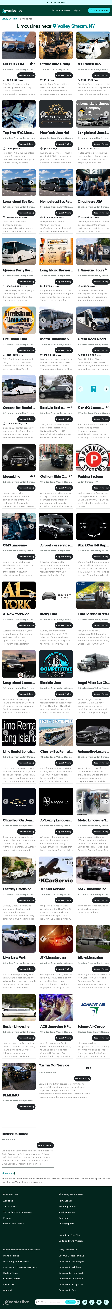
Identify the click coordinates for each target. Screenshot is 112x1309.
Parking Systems (91, 476)
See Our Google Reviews (71, 1255)
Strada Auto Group (55, 64)
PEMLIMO (11, 1095)
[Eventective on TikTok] (92, 1302)
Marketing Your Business (16, 1261)
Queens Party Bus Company (25, 270)
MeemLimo (11, 476)
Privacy (7, 1218)
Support (7, 1290)
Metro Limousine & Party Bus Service (68, 339)
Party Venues (65, 1200)
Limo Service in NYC (93, 614)
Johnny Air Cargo (91, 1026)
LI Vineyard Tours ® (92, 270)
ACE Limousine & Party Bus (60, 1026)
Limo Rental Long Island (21, 751)
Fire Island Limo (15, 339)
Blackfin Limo (50, 683)
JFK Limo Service (53, 958)
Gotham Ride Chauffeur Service (65, 476)
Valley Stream (9, 18)
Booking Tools (10, 1273)
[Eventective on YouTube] (99, 1302)
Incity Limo (48, 614)
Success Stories (11, 1278)
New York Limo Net (54, 133)
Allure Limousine (90, 958)
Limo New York (14, 958)
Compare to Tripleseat (70, 1267)
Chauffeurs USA (90, 201)
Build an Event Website (71, 1241)
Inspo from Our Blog (69, 1235)
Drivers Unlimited (15, 1134)
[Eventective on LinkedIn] (106, 1302)
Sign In (77, 10)
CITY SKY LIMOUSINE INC (23, 64)
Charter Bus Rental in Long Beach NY (68, 751)
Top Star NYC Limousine (21, 133)
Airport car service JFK (58, 545)
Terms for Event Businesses (17, 1212)
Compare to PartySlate (71, 1284)
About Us (8, 1200)
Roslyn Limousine (16, 1026)
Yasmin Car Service (54, 1065)
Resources (8, 1284)
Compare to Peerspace (71, 1278)
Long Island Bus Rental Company (28, 201)
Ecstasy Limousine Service (23, 889)
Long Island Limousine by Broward (29, 683)
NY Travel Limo (89, 64)
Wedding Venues (67, 1206)
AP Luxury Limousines (56, 820)
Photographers (66, 1223)
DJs (61, 1229)
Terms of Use (10, 1206)
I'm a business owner (55, 2)
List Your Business (60, 10)
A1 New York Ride (16, 614)
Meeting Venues (67, 1212)
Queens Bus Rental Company (25, 408)
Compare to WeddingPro (71, 1261)
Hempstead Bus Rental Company (66, 201)
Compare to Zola (67, 1290)
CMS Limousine (15, 545)
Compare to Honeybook (71, 1273)
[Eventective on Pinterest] (84, 1302)
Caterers (63, 1218)
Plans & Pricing (11, 1255)
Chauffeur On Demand (20, 820)
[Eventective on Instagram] (77, 1302)
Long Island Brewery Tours (60, 270)
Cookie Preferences (13, 1223)
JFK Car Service (52, 889)
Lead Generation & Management (20, 1267)
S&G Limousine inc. (92, 889)
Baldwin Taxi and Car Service (63, 408)
